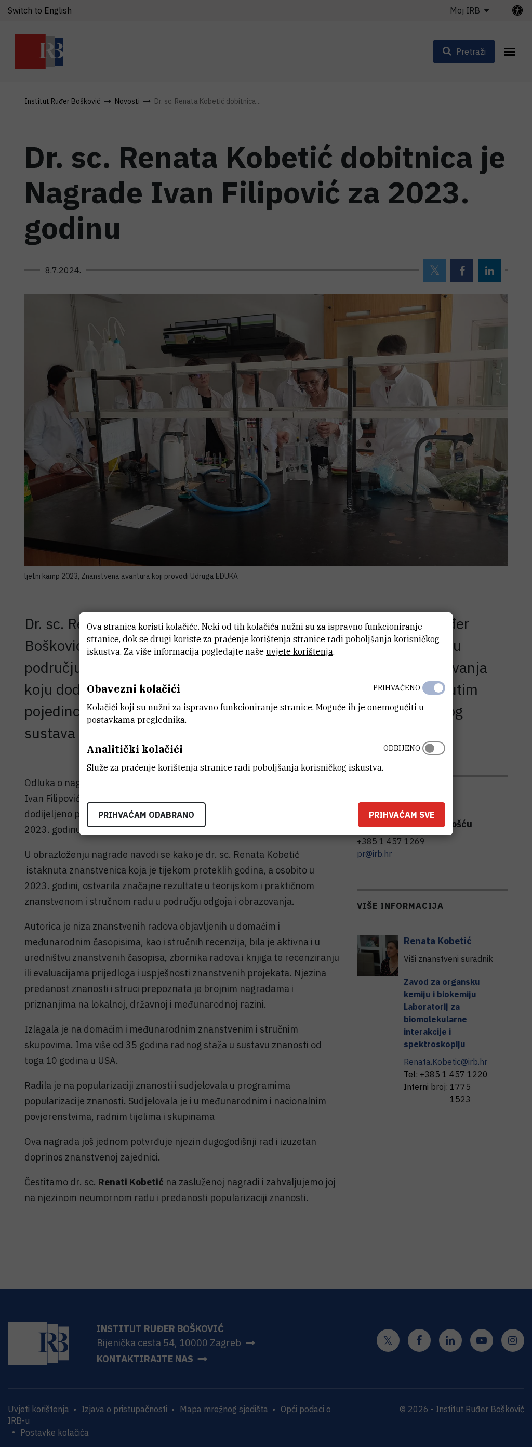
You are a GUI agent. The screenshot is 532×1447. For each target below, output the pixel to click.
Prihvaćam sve (401, 815)
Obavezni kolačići (133, 689)
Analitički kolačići (135, 749)
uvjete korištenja (299, 651)
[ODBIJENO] (433, 755)
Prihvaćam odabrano (146, 815)
